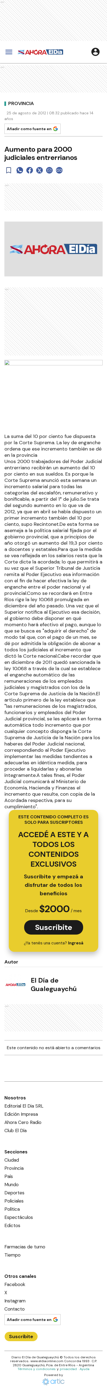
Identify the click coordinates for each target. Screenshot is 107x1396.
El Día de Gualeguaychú (54, 984)
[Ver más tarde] (8, 170)
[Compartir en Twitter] (39, 170)
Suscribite (53, 927)
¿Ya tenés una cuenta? (53, 943)
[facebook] (29, 170)
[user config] (95, 52)
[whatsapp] (19, 170)
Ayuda (84, 1369)
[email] (49, 170)
